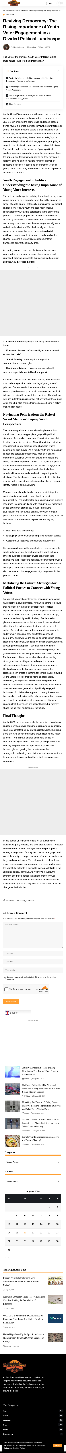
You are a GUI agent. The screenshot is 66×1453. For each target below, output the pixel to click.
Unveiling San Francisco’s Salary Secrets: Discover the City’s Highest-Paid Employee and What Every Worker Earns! (41, 1105)
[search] (45, 3)
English (13, 1012)
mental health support (35, 372)
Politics (27, 1096)
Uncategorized (32, 1434)
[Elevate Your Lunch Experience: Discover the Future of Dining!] (12, 1141)
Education (10, 15)
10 (9, 1224)
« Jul (7, 1257)
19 (25, 1232)
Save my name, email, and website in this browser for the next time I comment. (32, 978)
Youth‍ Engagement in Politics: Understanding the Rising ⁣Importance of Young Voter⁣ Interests (30, 79)
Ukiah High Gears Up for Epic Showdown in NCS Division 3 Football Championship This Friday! (23, 1338)
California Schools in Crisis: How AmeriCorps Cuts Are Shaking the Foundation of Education (24, 1300)
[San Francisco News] (14, 3)
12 (25, 1224)
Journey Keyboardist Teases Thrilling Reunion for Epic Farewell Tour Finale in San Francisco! (40, 1071)
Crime (32, 1416)
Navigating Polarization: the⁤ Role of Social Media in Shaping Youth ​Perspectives (32, 88)
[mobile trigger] (5, 3)
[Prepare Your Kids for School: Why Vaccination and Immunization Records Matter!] (55, 1280)
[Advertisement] (33, 303)
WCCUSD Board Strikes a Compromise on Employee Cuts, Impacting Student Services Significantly (23, 1319)
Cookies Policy (19, 1448)
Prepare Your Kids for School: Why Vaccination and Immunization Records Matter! (21, 1281)
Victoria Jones (18, 47)
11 (17, 1224)
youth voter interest (48, 126)
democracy (21, 900)
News (26, 1079)
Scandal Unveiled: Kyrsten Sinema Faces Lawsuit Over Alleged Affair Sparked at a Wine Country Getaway (40, 1123)
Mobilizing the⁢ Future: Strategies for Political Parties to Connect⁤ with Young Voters (29, 97)
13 (33, 1224)
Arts (32, 1411)
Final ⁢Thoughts (15, 104)
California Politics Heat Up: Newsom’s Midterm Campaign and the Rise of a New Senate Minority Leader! (41, 1088)
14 (41, 1224)
